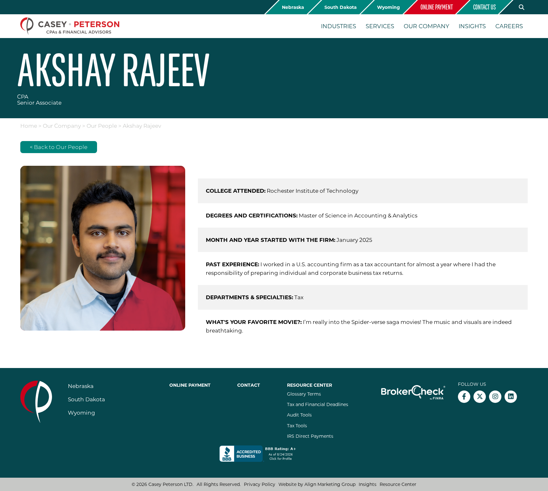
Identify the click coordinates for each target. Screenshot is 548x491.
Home (28, 125)
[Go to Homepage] (69, 26)
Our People (102, 125)
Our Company (62, 125)
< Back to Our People (59, 147)
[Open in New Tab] (262, 453)
